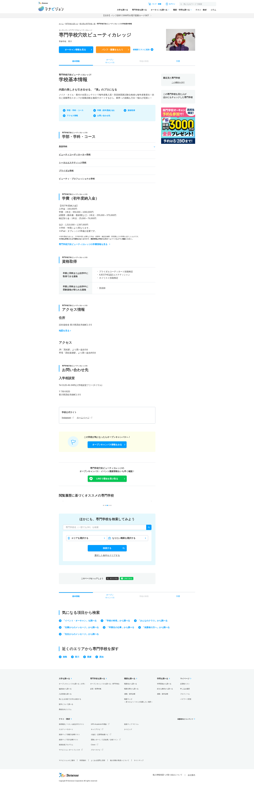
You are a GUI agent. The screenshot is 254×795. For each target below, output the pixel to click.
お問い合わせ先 (103, 115)
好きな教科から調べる (165, 689)
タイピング (128, 729)
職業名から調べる (130, 684)
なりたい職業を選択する (123, 538)
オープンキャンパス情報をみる (107, 444)
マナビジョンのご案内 (67, 760)
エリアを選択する (79, 538)
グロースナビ (95, 750)
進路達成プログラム (66, 745)
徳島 (65, 657)
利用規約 (83, 760)
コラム (213, 10)
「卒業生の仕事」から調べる (120, 627)
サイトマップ (139, 760)
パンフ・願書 (112, 49)
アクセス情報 (72, 115)
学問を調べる (162, 678)
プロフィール (185, 694)
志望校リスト (185, 684)
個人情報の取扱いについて (119, 760)
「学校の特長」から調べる (117, 620)
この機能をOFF (178, 82)
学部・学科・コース (75, 110)
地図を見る (64, 330)
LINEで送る (128, 578)
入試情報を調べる (65, 694)
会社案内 (191, 775)
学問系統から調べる (164, 684)
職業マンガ (138, 700)
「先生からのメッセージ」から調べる (81, 634)
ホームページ (83, 418)
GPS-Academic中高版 (99, 724)
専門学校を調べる (139, 10)
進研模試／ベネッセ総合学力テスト (71, 724)
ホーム (61, 24)
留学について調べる (66, 704)
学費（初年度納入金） (106, 110)
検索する (107, 548)
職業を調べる (129, 678)
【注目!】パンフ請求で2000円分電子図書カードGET (125, 15)
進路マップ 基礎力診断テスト (69, 734)
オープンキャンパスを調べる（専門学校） (105, 684)
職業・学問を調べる (181, 10)
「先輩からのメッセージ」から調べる (81, 627)
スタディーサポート (66, 729)
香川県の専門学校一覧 (87, 24)
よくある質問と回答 (98, 760)
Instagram (66, 418)
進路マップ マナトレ (131, 724)
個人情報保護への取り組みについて (167, 775)
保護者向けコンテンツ (185, 719)
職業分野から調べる (131, 689)
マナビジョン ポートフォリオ (69, 750)
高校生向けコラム (65, 709)
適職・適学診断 (129, 694)
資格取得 (131, 110)
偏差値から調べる (65, 689)
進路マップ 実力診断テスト (68, 740)
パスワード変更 (185, 699)
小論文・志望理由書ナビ (99, 734)
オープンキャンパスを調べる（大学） (72, 684)
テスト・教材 (201, 10)
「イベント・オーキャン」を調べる (80, 620)
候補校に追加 (141, 49)
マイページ (184, 678)
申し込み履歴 (185, 689)
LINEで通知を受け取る (107, 479)
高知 (101, 657)
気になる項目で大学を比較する (70, 699)
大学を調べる (122, 10)
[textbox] (107, 527)
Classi (93, 745)
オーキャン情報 (75, 49)
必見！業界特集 (95, 689)
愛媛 (89, 657)
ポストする (114, 578)
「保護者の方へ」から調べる (156, 627)
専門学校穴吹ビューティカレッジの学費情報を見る (83, 244)
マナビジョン (50, 8)
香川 (77, 657)
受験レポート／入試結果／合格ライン (104, 740)
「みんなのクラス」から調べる (153, 620)
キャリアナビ (95, 729)
